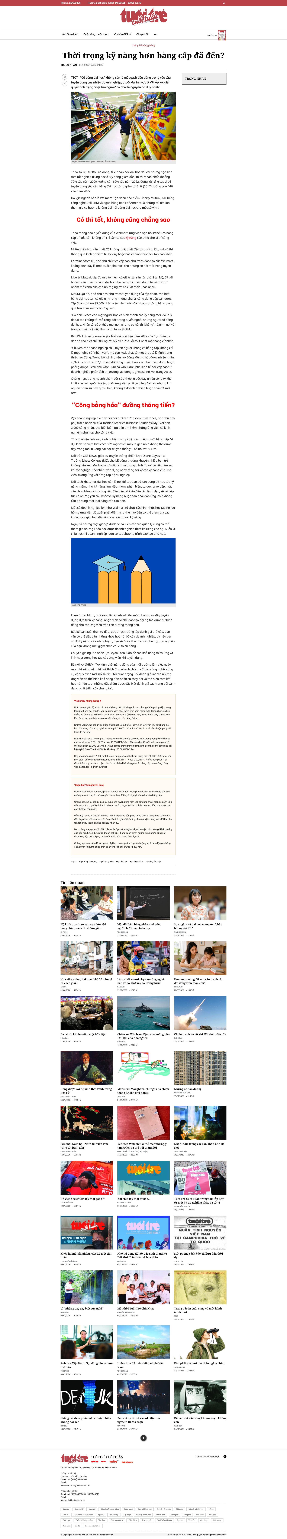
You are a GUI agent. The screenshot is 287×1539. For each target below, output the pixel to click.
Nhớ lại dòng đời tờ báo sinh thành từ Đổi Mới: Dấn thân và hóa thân (142, 1255)
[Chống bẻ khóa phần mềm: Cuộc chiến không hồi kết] (87, 1397)
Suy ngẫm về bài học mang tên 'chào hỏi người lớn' (198, 926)
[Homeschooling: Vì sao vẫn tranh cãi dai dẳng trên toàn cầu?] (200, 958)
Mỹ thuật (127, 1515)
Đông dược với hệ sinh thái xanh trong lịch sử (86, 1091)
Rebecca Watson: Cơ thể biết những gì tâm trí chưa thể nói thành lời (142, 1146)
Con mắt (91, 1509)
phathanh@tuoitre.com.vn (73, 1500)
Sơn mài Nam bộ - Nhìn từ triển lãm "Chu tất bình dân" (84, 1146)
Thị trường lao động (88, 861)
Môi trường (113, 1515)
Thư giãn (212, 1515)
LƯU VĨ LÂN (178, 1261)
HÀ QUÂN (121, 987)
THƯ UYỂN (121, 1096)
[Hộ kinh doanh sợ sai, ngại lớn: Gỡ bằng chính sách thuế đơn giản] (87, 903)
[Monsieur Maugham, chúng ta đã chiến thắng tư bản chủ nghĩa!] (143, 1068)
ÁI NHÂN (64, 987)
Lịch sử (101, 1515)
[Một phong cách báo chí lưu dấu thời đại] (200, 1233)
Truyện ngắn (147, 1520)
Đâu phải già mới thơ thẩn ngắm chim (199, 1363)
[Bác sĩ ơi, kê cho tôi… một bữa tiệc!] (87, 1013)
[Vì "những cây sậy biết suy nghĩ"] (87, 1287)
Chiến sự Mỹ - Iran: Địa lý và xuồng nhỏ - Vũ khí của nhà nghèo (143, 1036)
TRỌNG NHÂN (122, 1371)
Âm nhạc (203, 1520)
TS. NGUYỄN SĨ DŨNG (69, 1261)
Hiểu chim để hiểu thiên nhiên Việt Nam (140, 1365)
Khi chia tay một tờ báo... (133, 1199)
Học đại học (122, 861)
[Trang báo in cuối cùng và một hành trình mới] (200, 1287)
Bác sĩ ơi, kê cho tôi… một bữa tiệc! (84, 1034)
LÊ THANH (64, 932)
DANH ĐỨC (178, 1038)
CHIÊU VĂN (178, 987)
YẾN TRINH (65, 1371)
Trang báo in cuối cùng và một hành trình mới (198, 1310)
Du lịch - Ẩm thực (164, 1509)
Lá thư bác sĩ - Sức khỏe (83, 1515)
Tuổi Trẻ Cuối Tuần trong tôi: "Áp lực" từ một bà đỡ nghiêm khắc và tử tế (199, 1200)
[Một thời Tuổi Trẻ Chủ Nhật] (143, 1287)
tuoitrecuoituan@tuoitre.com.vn (75, 1485)
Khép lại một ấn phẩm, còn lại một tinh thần (86, 1255)
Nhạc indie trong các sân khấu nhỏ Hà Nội (199, 1146)
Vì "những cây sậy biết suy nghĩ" (82, 1308)
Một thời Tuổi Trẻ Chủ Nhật (135, 1308)
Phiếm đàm (160, 1515)
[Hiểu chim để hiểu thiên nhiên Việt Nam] (143, 1342)
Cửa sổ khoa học (145, 1509)
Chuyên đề (79, 1509)
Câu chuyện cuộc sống (110, 1509)
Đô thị (77, 1526)
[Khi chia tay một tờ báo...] (143, 1178)
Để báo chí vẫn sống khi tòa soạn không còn (200, 1420)
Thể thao (101, 1520)
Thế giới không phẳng (143, 45)
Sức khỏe (200, 1515)
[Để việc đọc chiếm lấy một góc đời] (87, 1178)
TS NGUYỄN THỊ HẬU (182, 1206)
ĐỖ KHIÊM (121, 1042)
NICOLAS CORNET (124, 1202)
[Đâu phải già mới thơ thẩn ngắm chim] (200, 1342)
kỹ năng (130, 238)
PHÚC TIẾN (121, 1261)
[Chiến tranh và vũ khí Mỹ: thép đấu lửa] (200, 1013)
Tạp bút (180, 1520)
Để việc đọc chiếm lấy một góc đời (83, 1199)
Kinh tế (65, 1515)
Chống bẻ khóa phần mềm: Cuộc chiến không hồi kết (86, 1420)
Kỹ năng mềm (136, 861)
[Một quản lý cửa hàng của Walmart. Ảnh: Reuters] (123, 93)
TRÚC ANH (121, 1426)
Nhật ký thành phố (143, 1515)
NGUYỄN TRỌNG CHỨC (126, 1312)
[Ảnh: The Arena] (123, 539)
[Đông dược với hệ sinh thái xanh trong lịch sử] (87, 1068)
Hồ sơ (211, 1509)
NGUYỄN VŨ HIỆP (180, 1151)
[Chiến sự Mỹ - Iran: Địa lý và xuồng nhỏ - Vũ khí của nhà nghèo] (143, 1013)
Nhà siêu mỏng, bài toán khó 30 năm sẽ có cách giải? (86, 981)
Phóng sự (174, 1515)
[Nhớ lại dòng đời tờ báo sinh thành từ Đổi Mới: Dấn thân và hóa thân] (143, 1233)
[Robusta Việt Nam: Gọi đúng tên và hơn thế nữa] (87, 1342)
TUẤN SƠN (178, 1426)
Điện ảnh (66, 1526)
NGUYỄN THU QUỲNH (182, 1093)
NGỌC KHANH (179, 1367)
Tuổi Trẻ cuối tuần (164, 1520)
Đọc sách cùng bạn (92, 1526)
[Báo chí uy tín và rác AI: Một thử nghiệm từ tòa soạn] (143, 1397)
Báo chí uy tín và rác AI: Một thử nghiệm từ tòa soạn (138, 1420)
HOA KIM (64, 1426)
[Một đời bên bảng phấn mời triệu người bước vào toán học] (143, 903)
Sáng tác (187, 1515)
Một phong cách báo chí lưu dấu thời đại (198, 1255)
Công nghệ (128, 1509)
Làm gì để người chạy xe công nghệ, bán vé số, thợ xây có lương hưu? (141, 981)
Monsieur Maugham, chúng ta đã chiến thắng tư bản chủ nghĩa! (143, 1091)
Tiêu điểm (133, 1520)
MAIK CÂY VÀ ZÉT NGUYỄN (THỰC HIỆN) (132, 1151)
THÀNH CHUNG (180, 932)
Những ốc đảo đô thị (187, 1089)
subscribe (212, 35)
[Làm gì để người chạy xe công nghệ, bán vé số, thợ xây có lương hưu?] (143, 958)
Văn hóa (191, 1520)
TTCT (176, 1316)
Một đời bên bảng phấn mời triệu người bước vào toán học (139, 926)
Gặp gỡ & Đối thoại (195, 1509)
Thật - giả (66, 1520)
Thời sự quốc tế (117, 1520)
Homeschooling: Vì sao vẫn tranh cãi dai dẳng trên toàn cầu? (198, 981)
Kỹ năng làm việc (153, 861)
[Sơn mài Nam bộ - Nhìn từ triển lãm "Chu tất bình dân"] (87, 1123)
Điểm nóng (217, 1520)
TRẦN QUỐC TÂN (67, 1202)
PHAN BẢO (65, 1038)
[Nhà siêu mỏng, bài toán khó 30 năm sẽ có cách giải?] (87, 958)
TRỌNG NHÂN (122, 932)
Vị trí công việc (106, 861)
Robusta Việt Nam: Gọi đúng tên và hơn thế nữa (87, 1365)
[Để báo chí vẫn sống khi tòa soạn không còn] (200, 1397)
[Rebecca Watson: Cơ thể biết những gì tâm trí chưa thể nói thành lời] (143, 1123)
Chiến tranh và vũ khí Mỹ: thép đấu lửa (200, 1034)
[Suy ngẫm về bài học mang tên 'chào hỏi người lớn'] (200, 903)
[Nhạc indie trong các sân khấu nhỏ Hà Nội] (200, 1123)
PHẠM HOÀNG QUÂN (68, 1096)
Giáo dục (179, 1509)
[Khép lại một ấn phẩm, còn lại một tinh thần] (87, 1233)
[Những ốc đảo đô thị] (200, 1068)
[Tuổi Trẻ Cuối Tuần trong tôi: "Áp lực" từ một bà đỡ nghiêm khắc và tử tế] (200, 1178)
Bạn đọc (66, 1509)
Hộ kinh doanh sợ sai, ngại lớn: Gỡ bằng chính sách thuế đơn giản (83, 926)
